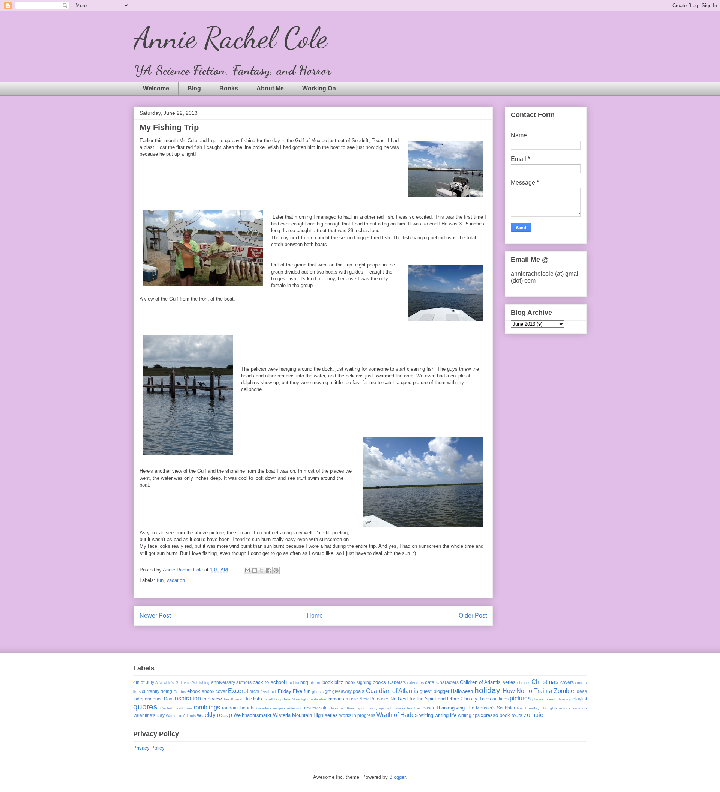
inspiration (187, 698)
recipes (279, 708)
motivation (318, 699)
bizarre (315, 683)
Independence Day (152, 698)
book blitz (333, 682)
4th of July (143, 682)
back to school (269, 682)
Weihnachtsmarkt (253, 715)
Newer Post (155, 615)
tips (520, 708)
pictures (520, 698)
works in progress (357, 715)
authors (244, 682)
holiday (487, 690)
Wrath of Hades (397, 715)
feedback (269, 692)
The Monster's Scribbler (490, 707)
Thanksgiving (450, 708)
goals (358, 691)
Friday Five (290, 691)
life (249, 698)
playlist (580, 698)
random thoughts (239, 707)
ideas (581, 691)
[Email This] (247, 570)
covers (567, 682)
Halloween (462, 691)
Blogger (397, 777)
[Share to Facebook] (269, 570)
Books (228, 88)
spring (362, 708)
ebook (193, 691)
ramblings (207, 707)
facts (254, 691)
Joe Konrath (233, 699)
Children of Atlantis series (488, 682)
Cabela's (397, 682)
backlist (292, 683)
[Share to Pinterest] (276, 570)
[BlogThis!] (254, 570)
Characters (447, 682)
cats (429, 682)
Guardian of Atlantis (392, 691)
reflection (295, 708)
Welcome (156, 88)
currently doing (157, 691)
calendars (415, 683)
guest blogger (434, 691)
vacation (175, 580)
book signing (358, 682)
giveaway (342, 691)
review (311, 707)
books (379, 682)
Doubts (180, 692)
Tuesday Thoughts (540, 708)
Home (315, 615)
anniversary (223, 682)
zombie (533, 715)
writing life (445, 715)
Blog (194, 88)
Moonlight (300, 699)
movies (336, 699)
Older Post (473, 615)
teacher (413, 708)
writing (426, 715)
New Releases (374, 698)
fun (160, 580)
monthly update (277, 699)
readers (265, 708)
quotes (145, 706)
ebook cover (214, 691)
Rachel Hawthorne (176, 708)
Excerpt (238, 691)
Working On (319, 88)
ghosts (318, 692)
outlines (500, 698)
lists (257, 699)
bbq (304, 682)
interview (212, 699)
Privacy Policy (149, 748)
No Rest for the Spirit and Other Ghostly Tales (440, 699)
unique (565, 708)
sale (323, 707)
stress (400, 708)
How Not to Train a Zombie (538, 691)
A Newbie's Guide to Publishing (182, 683)
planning (564, 699)
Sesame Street (343, 708)
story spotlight (381, 708)
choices (523, 683)
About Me (270, 88)
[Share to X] (262, 570)
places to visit (543, 699)
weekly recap (214, 715)
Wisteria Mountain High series (305, 715)
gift (328, 691)
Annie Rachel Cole (230, 38)
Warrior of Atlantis (181, 716)
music (352, 698)
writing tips (469, 715)
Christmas (544, 682)
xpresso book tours (501, 715)
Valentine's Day (149, 715)
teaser (428, 707)
